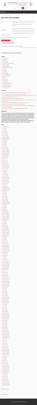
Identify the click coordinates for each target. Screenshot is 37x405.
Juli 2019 (3, 220)
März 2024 (4, 161)
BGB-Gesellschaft (31, 113)
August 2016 (4, 269)
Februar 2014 (4, 311)
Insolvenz (25, 116)
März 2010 (4, 379)
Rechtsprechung (5, 76)
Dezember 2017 (5, 246)
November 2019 (5, 216)
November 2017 (5, 248)
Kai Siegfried (9, 15)
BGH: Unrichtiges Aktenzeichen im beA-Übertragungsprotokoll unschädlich (15, 108)
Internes (3, 69)
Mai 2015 (4, 291)
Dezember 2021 (5, 187)
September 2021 (5, 190)
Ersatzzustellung (4, 116)
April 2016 (4, 275)
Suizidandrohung (19, 117)
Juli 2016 (4, 271)
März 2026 (4, 134)
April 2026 (4, 132)
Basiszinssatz (7, 113)
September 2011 (5, 353)
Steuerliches (4, 79)
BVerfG (14, 114)
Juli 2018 (4, 236)
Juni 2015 (4, 289)
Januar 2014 (4, 312)
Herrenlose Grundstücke (6, 67)
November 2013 (5, 315)
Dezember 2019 (5, 214)
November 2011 (5, 350)
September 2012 (5, 336)
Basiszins (3, 113)
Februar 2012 (4, 346)
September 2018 (5, 235)
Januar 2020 (4, 213)
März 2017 (4, 259)
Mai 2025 (4, 144)
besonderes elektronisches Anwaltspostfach (19, 113)
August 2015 (4, 287)
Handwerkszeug (5, 66)
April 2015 (4, 292)
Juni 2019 (4, 222)
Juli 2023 (3, 170)
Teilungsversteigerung (30, 117)
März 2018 (4, 242)
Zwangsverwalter (24, 120)
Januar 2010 (4, 382)
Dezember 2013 (5, 314)
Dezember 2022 (5, 177)
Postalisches (4, 73)
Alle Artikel (4, 40)
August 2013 (4, 320)
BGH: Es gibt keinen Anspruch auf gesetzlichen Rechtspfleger (12, 46)
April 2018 (4, 240)
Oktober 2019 (4, 217)
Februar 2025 (4, 148)
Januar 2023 (4, 175)
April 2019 (4, 225)
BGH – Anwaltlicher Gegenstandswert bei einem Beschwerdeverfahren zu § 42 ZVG (16, 92)
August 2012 (4, 337)
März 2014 (4, 310)
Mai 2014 (4, 307)
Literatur (3, 71)
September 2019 (5, 219)
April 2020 (4, 209)
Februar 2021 (4, 199)
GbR (14, 116)
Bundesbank (10, 114)
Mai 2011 (4, 359)
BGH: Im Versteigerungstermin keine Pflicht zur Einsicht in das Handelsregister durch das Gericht (18, 95)
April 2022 (4, 186)
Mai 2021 (4, 194)
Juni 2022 (4, 184)
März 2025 (4, 147)
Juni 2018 (4, 237)
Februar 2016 (4, 278)
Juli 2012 (3, 338)
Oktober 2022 (4, 180)
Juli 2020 (4, 204)
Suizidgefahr (24, 117)
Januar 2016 (4, 279)
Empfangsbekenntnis (30, 114)
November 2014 (5, 298)
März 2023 (4, 173)
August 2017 (4, 252)
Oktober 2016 (4, 266)
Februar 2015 (4, 295)
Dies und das (4, 61)
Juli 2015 (3, 288)
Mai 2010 (4, 376)
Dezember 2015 (5, 281)
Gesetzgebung (4, 64)
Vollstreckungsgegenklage (6, 119)
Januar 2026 (4, 135)
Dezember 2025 (5, 137)
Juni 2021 (4, 193)
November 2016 (5, 265)
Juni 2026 (4, 129)
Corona (3, 60)
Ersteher (9, 116)
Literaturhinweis (30, 116)
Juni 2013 (4, 323)
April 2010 (4, 377)
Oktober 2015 (4, 284)
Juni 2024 (4, 158)
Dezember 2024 (5, 151)
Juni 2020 (4, 206)
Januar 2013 (4, 330)
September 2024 (5, 155)
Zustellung (18, 120)
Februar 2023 (4, 174)
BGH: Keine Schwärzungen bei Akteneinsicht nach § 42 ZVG (12, 98)
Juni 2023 (4, 171)
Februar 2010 (4, 380)
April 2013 (4, 325)
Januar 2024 (4, 164)
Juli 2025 (3, 141)
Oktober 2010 (4, 369)
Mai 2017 (4, 256)
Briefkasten (5, 114)
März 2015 (4, 294)
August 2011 (4, 354)
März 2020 (4, 210)
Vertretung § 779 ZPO (6, 83)
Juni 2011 (4, 357)
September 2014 (5, 301)
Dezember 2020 (5, 201)
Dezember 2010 (5, 366)
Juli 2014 (3, 304)
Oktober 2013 (4, 317)
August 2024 (4, 157)
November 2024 (5, 152)
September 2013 (5, 318)
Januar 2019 (4, 229)
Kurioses (8, 40)
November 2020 (5, 203)
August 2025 (4, 139)
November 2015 (5, 282)
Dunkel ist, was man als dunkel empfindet (28, 47)
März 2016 (4, 276)
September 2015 (5, 285)
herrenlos (22, 116)
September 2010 (5, 370)
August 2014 (4, 302)
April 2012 (4, 343)
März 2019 (4, 226)
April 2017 (4, 258)
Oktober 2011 (4, 351)
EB (15, 114)
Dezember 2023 (5, 165)
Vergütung (4, 82)
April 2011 (4, 360)
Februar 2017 (4, 261)
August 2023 (4, 168)
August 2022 (4, 183)
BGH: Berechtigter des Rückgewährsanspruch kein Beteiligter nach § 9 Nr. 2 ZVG (16, 102)
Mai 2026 (4, 131)
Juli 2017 (3, 253)
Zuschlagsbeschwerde (12, 120)
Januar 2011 (4, 364)
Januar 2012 (4, 347)
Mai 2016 (4, 274)
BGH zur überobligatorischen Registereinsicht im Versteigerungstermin (14, 94)
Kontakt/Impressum (4, 394)
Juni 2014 (4, 305)
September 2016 (5, 268)
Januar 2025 (4, 150)
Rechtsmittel (13, 117)
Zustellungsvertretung (6, 86)
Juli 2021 (3, 191)
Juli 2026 (4, 128)
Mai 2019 (4, 223)
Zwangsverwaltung (30, 120)
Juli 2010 (4, 373)
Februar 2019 (4, 227)
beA (10, 113)
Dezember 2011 (5, 349)
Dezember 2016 (5, 263)
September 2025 (5, 138)
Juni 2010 (4, 374)
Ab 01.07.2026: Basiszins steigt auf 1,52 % (9, 96)
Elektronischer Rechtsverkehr (7, 63)
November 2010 (5, 367)
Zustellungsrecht (5, 84)
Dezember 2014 (5, 297)
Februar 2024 (4, 163)
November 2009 (5, 385)
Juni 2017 (4, 255)
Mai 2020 (4, 207)
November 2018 (5, 232)
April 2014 (4, 308)
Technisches (4, 80)
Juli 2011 (3, 356)
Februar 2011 (4, 363)
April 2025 (4, 145)
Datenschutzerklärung (5, 388)
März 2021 (4, 197)
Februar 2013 (4, 328)
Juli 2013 (3, 321)
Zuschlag (26, 119)
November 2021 (5, 188)
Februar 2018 (4, 243)
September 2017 (5, 250)
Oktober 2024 (4, 154)
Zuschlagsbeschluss (5, 120)
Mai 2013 (4, 324)
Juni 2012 (4, 340)
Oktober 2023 (4, 167)
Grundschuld (17, 116)
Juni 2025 (4, 142)
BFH (27, 113)
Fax (12, 116)
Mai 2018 (4, 239)
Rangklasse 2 (8, 117)
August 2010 (4, 372)
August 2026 (4, 126)
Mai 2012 (4, 341)
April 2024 (4, 160)
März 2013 (4, 327)
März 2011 (4, 362)
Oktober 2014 (4, 299)
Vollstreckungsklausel (14, 119)
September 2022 (5, 181)
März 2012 (4, 344)
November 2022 (5, 178)
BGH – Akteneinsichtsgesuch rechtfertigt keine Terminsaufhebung (13, 104)
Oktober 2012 (4, 334)
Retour (3, 77)
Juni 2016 (4, 272)
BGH (2, 114)
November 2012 (5, 333)
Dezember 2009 (5, 383)
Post (5, 117)
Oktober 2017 (4, 249)
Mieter (3, 117)
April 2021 (4, 196)
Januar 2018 (4, 245)
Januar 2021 (4, 200)
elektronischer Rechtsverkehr (22, 114)
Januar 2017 (4, 262)
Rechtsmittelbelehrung (6, 74)
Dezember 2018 (5, 230)
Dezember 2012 (5, 331)
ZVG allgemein (4, 87)
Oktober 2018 (4, 233)
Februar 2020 (4, 212)
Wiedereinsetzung (22, 119)
